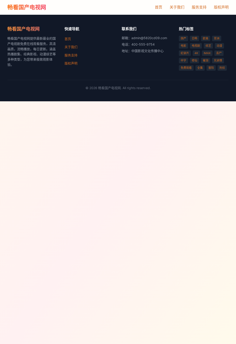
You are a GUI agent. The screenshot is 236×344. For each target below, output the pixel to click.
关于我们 (177, 7)
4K (196, 53)
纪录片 (185, 53)
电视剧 (196, 45)
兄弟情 (218, 60)
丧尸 (219, 53)
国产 (183, 38)
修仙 (194, 60)
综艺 (208, 45)
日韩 (194, 38)
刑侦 (222, 68)
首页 (158, 7)
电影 (183, 45)
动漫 (219, 45)
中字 (183, 60)
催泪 (205, 60)
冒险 (211, 68)
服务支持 (199, 7)
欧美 (205, 38)
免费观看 (186, 68)
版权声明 (221, 7)
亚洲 (216, 38)
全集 (200, 68)
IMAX (207, 53)
